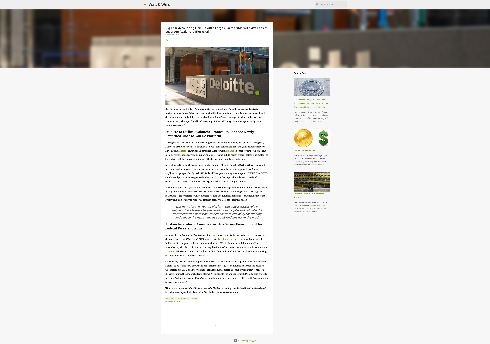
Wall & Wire (159, 4)
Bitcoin (169, 298)
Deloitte (183, 151)
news (194, 298)
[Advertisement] (286, 110)
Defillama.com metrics (230, 239)
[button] (166, 40)
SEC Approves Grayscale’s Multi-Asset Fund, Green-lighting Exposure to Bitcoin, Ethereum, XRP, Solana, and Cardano (311, 103)
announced (171, 251)
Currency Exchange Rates (304, 150)
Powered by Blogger (246, 340)
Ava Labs (229, 151)
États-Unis (176, 301)
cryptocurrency (182, 298)
